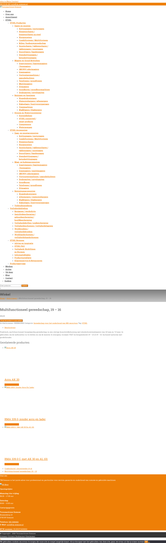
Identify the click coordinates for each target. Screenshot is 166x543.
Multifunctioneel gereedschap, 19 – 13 (21, 471)
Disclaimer (30, 536)
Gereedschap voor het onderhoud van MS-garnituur (56, 323)
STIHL (84, 323)
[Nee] (149, 542)
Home (2, 298)
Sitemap (3, 536)
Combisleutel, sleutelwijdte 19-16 (18, 468)
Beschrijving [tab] (10, 327)
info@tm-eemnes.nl (19, 4)
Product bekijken (12, 384)
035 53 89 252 (5, 4)
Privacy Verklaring (16, 536)
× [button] (0, 539)
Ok (146, 542)
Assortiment (12, 298)
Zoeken (24, 286)
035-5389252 (14, 522)
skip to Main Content (9, 1)
